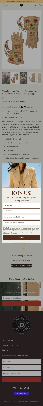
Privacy (16, 233)
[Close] (39, 165)
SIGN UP (21, 238)
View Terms (11, 233)
